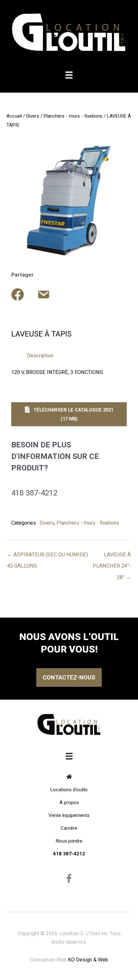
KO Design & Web (88, 960)
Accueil (14, 116)
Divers (32, 116)
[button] (69, 414)
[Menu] (69, 75)
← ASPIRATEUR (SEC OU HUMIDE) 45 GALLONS (47, 556)
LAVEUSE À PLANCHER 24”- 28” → (112, 556)
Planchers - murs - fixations (73, 116)
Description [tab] (40, 356)
